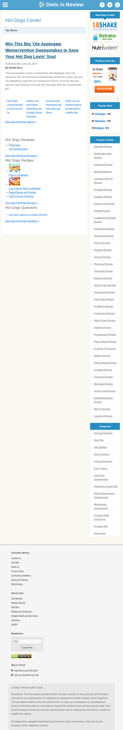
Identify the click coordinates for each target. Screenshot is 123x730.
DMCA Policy (17, 584)
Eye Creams (100, 468)
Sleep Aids (99, 533)
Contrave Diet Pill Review (103, 180)
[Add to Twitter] (109, 4)
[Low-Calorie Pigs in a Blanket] (14, 184)
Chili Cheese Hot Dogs (21, 196)
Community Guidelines (21, 575)
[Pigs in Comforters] (14, 171)
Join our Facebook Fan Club (26, 675)
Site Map (15, 562)
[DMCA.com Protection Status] (21, 657)
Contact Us (16, 558)
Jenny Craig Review (105, 391)
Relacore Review (103, 278)
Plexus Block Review (105, 341)
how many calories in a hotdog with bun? (28, 214)
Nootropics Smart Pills (106, 486)
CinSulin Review (103, 370)
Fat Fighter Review (104, 299)
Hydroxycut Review (104, 204)
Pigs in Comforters (18, 175)
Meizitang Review (103, 384)
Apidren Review (102, 327)
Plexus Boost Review (105, 363)
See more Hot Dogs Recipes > (21, 203)
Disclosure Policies (19, 580)
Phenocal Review (103, 264)
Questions (15, 620)
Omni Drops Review (104, 320)
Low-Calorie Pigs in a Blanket (24, 188)
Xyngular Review (103, 189)
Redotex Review (103, 250)
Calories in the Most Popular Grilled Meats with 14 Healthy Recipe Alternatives (34, 108)
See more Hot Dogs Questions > (22, 221)
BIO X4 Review (102, 409)
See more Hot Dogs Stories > (20, 122)
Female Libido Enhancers (101, 517)
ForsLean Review (103, 377)
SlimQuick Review (104, 236)
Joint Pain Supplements (101, 477)
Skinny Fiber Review (105, 285)
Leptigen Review (103, 196)
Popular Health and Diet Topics (24, 616)
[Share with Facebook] (102, 4)
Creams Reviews (103, 461)
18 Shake (97, 69)
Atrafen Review (102, 355)
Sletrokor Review (103, 146)
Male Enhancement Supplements (104, 495)
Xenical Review (102, 257)
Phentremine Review (105, 334)
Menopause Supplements (101, 506)
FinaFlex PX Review (105, 348)
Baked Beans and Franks (22, 192)
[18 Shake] (105, 26)
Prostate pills (101, 526)
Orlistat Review (102, 211)
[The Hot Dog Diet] (14, 145)
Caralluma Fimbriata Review (105, 220)
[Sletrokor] (105, 37)
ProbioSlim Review (104, 229)
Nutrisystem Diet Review (102, 155)
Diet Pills (99, 440)
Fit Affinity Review (103, 306)
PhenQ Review (102, 243)
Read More (104, 88)
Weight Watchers (103, 171)
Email (15, 641)
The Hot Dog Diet (18, 149)
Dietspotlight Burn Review (103, 400)
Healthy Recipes (18, 603)
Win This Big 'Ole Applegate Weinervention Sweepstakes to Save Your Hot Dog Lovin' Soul (42, 50)
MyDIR (14, 624)
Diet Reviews (17, 598)
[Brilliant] (105, 47)
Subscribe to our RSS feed (25, 670)
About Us (15, 567)
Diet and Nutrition (103, 433)
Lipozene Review (103, 164)
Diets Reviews (101, 454)
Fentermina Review (104, 313)
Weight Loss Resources (21, 611)
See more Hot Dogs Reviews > (21, 155)
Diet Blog (15, 607)
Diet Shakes (100, 447)
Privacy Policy (17, 571)
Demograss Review (104, 292)
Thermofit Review (103, 271)
